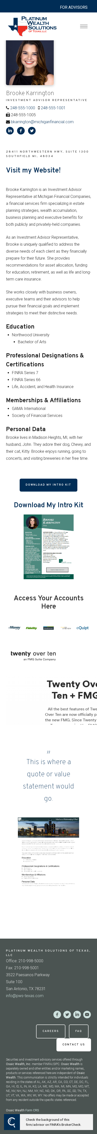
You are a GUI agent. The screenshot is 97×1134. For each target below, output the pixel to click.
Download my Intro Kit (48, 485)
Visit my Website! (33, 170)
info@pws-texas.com (25, 995)
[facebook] (21, 131)
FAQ (78, 1031)
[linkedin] (10, 131)
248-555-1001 (53, 108)
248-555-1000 (22, 108)
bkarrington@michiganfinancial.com (42, 121)
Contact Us (73, 1044)
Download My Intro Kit (48, 505)
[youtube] (87, 1015)
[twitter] (32, 131)
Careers (51, 1031)
